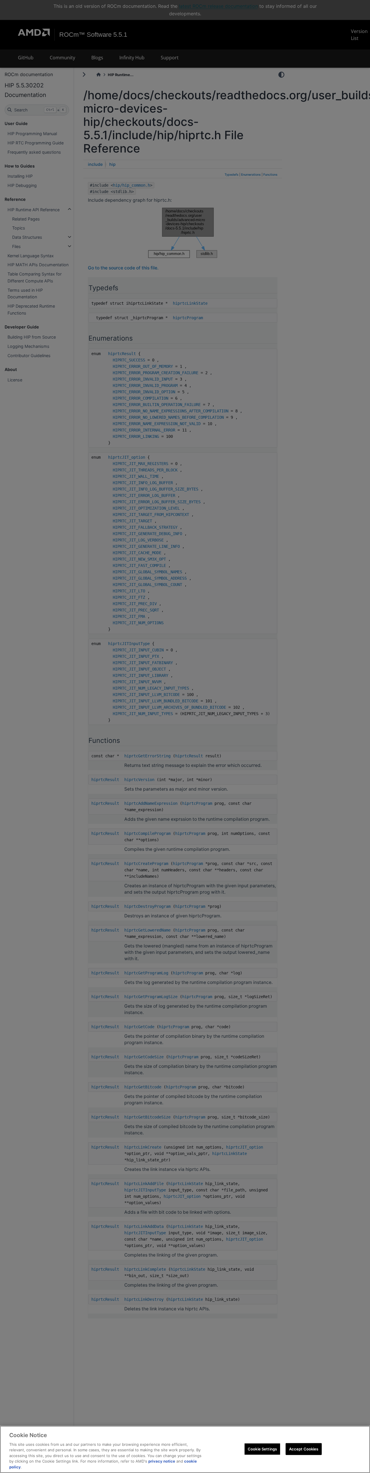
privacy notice (161, 1461)
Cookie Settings (262, 1448)
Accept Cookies (304, 1448)
